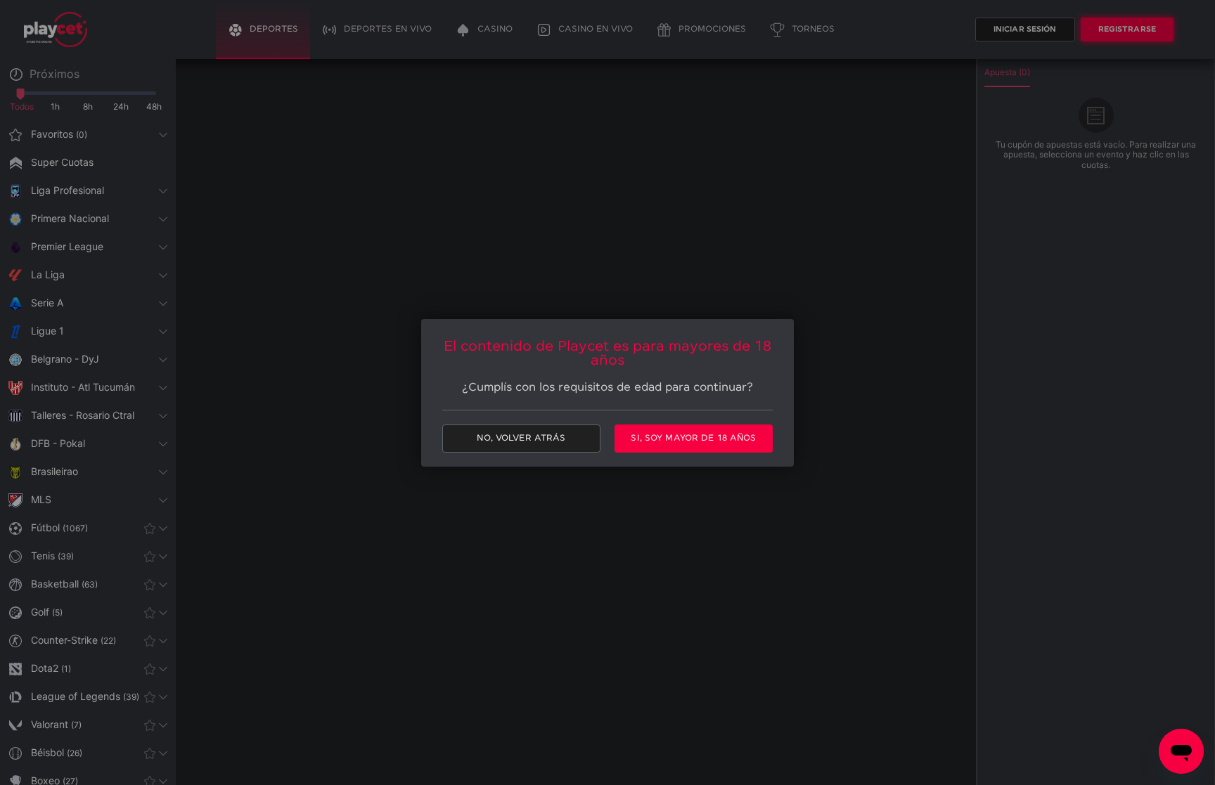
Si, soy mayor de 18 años (693, 438)
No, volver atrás (521, 438)
